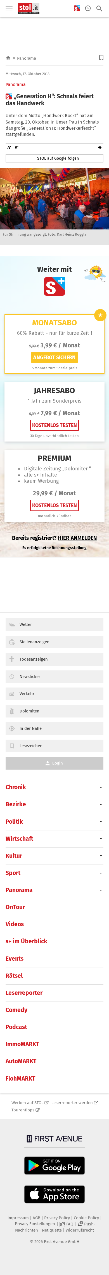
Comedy (16, 1010)
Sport (13, 873)
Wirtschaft (19, 838)
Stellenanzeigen (34, 641)
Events (14, 958)
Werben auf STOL (27, 1102)
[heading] (54, 100)
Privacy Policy (57, 1217)
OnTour (15, 907)
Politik (14, 821)
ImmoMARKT (22, 1044)
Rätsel (14, 975)
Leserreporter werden (72, 1102)
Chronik (16, 787)
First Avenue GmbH (61, 1241)
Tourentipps (22, 1110)
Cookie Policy (86, 1217)
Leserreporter (24, 993)
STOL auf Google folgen (58, 158)
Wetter (26, 624)
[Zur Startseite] (8, 58)
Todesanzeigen (34, 659)
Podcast (16, 1027)
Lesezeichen (31, 745)
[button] (101, 57)
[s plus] (77, 8)
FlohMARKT (20, 1078)
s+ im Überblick (26, 941)
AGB (36, 1217)
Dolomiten (29, 711)
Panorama (26, 58)
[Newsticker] (88, 8)
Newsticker (30, 676)
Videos (15, 924)
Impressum (18, 1217)
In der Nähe (31, 728)
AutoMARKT (21, 1061)
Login (57, 763)
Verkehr (27, 693)
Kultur (14, 856)
